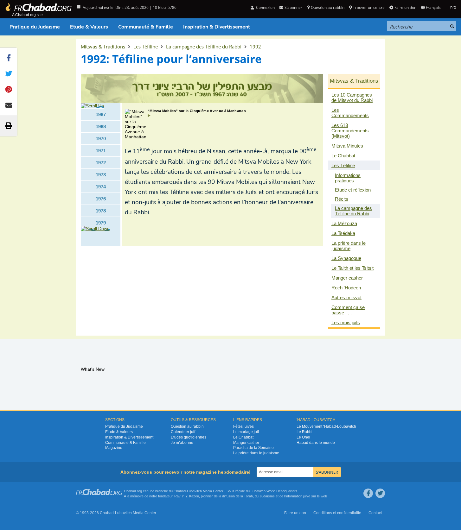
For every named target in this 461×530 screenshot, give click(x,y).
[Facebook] (368, 493)
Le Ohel (303, 437)
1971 (101, 150)
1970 (101, 138)
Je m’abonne (182, 442)
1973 (101, 174)
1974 (101, 186)
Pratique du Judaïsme (35, 26)
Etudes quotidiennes (188, 437)
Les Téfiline (145, 46)
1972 (101, 162)
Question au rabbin (327, 7)
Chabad (180, 491)
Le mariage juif (246, 432)
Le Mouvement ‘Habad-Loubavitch (326, 426)
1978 (101, 210)
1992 (255, 46)
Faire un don (405, 7)
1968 (101, 126)
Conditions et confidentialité (337, 513)
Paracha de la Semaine (253, 447)
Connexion (265, 7)
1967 (101, 114)
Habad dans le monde (316, 442)
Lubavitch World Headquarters (274, 491)
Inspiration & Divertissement (216, 26)
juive (306, 496)
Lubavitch (194, 491)
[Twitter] (380, 493)
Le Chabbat (243, 437)
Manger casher (246, 442)
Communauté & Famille (145, 26)
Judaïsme (267, 496)
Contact (375, 513)
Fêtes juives (243, 426)
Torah (248, 496)
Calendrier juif (183, 432)
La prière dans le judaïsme (256, 453)
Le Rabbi (304, 432)
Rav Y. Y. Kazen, (187, 496)
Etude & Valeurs (89, 26)
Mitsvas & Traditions (103, 46)
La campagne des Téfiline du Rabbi (203, 46)
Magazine (113, 447)
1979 (101, 222)
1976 (101, 198)
